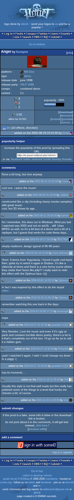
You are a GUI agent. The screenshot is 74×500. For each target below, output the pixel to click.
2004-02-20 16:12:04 (36, 252)
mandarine (51, 478)
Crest (66, 132)
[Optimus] (70, 280)
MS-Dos (27, 71)
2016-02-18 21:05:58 (42, 297)
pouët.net (8, 478)
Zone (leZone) (60, 252)
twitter (27, 159)
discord (70, 482)
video (5, 290)
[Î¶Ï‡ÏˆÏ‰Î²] (70, 239)
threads (67, 159)
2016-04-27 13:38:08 (42, 348)
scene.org (5, 482)
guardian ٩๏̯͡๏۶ (60, 324)
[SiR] (70, 379)
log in (56, 452)
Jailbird (64, 194)
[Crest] (71, 132)
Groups (31, 33)
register (67, 452)
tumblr (47, 159)
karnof (64, 215)
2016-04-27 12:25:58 (35, 324)
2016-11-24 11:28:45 (48, 379)
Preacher (63, 348)
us (56, 23)
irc (39, 485)
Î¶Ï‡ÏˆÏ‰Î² (62, 239)
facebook (16, 159)
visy (66, 400)
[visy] (70, 400)
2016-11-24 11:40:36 (47, 400)
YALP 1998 (27, 84)
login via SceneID (43, 445)
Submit (55, 36)
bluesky (56, 159)
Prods (19, 33)
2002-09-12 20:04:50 (45, 215)
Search (26, 36)
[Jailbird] (70, 194)
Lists (16, 36)
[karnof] (70, 215)
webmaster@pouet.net (56, 489)
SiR (66, 379)
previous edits (37, 429)
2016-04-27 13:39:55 (35, 365)
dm (9, 127)
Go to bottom (37, 44)
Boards (65, 33)
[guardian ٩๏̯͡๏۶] (70, 324)
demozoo (66, 115)
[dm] (4, 127)
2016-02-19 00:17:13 (41, 311)
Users (54, 33)
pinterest (37, 159)
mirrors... (66, 122)
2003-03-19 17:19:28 (41, 239)
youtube (67, 119)
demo (25, 76)
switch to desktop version (37, 475)
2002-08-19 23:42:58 (46, 181)
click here (42, 425)
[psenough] (70, 311)
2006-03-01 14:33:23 (42, 280)
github (37, 492)
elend (24, 23)
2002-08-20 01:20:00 (44, 194)
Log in (8, 33)
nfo (69, 52)
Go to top (37, 471)
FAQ (45, 36)
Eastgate (22, 51)
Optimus (63, 280)
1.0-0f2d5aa (22, 478)
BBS (36, 36)
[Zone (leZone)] (70, 252)
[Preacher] (70, 348)
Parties (43, 33)
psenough (62, 311)
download (65, 112)
